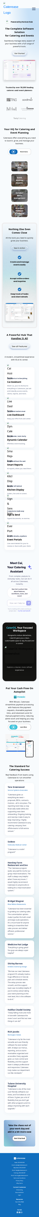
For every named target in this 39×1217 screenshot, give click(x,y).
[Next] (22, 675)
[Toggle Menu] (34, 9)
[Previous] (16, 675)
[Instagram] (21, 1212)
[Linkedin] (17, 1212)
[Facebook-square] (19, 1212)
